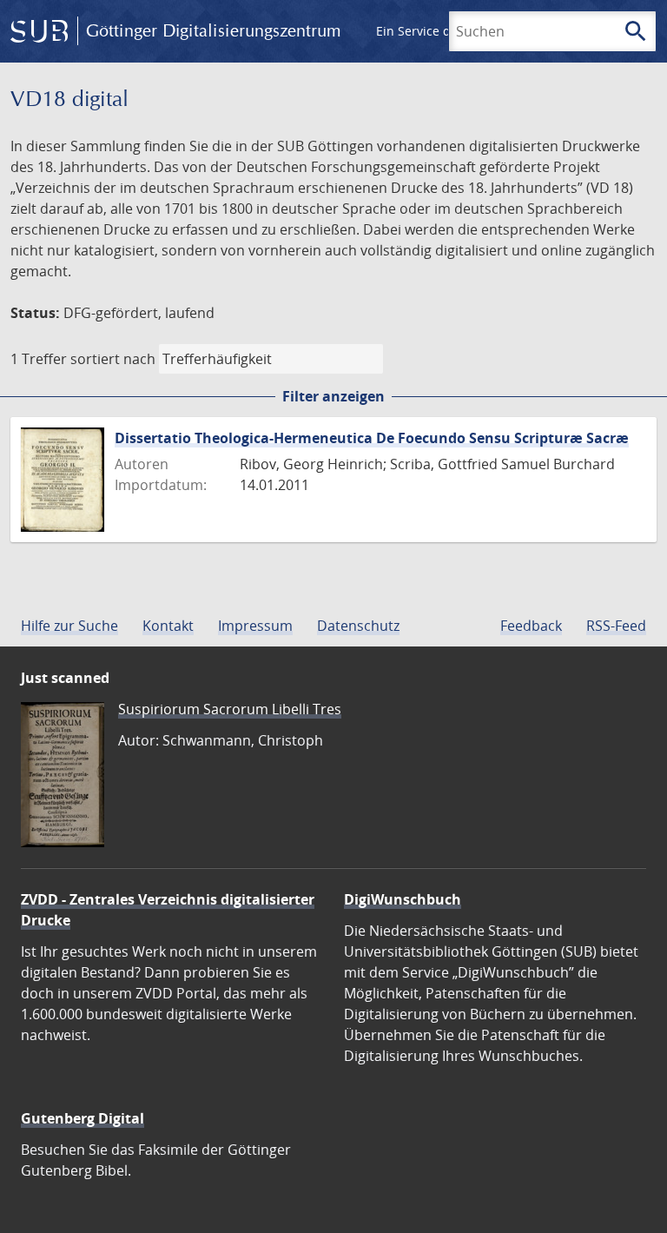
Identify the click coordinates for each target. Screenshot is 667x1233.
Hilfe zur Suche (69, 625)
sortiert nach (112, 358)
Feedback (531, 625)
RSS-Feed (616, 625)
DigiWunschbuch (402, 899)
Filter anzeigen (333, 396)
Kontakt (168, 625)
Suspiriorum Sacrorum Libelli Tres (229, 709)
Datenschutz (358, 625)
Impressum (255, 625)
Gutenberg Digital (82, 1118)
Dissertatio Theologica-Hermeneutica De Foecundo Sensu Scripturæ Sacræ (372, 437)
